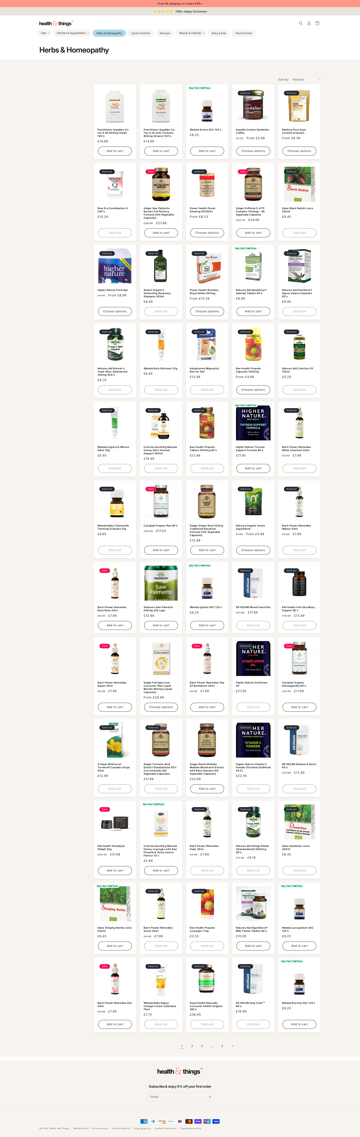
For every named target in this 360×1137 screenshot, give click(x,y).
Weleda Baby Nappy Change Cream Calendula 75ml (160, 1006)
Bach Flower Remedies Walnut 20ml (296, 527)
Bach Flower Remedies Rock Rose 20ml (112, 609)
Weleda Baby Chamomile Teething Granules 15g (113, 527)
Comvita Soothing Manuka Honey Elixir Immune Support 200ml (160, 450)
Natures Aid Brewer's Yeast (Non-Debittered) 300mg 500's (113, 371)
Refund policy (81, 1128)
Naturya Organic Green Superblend (250, 527)
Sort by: (283, 79)
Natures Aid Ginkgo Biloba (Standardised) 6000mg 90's (252, 849)
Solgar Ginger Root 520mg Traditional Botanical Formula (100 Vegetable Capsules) (206, 530)
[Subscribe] (209, 1096)
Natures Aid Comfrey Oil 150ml (297, 370)
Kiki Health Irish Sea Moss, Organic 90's (299, 609)
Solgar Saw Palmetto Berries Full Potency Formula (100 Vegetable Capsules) (159, 213)
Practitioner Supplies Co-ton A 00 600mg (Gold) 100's (114, 132)
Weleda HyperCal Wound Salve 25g (113, 448)
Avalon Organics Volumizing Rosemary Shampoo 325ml (157, 293)
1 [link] (182, 1046)
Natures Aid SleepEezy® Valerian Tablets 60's (251, 291)
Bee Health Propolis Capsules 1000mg (248, 370)
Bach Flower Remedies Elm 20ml (115, 1004)
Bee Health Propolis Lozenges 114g (202, 929)
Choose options (253, 151)
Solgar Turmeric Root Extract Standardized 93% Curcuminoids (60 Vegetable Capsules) (160, 769)
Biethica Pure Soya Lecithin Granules (294, 131)
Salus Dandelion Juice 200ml (296, 847)
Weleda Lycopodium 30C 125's (298, 929)
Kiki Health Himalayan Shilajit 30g (111, 847)
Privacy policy (100, 1128)
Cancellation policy (190, 1128)
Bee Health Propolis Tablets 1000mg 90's (203, 448)
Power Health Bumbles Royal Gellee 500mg (204, 291)
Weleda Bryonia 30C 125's (298, 1002)
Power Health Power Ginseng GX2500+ (203, 210)
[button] (44, 33)
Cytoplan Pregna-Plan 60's (161, 525)
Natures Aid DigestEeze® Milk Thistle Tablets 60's (252, 929)
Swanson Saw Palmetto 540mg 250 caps (158, 609)
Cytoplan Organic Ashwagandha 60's (294, 684)
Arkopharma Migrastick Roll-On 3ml (204, 370)
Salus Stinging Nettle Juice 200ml (115, 929)
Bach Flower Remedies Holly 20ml (204, 847)
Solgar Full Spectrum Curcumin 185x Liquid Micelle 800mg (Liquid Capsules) (158, 687)
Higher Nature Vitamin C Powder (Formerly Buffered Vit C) (253, 767)
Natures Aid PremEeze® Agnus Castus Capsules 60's (297, 293)
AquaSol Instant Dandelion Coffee (252, 131)
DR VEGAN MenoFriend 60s (253, 607)
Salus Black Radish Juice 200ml (297, 210)
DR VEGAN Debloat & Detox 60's (299, 766)
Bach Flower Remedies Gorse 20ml (158, 929)
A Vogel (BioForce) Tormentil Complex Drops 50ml (114, 767)
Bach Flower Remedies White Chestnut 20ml (296, 448)
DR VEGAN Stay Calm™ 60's (250, 1004)
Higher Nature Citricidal (113, 289)
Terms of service (121, 1128)
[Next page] (232, 1046)
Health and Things (59, 1128)
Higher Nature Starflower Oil (252, 684)
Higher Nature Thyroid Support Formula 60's (250, 448)
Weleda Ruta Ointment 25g (160, 368)
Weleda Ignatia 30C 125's (206, 607)
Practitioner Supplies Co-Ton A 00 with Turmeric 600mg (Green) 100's (160, 132)
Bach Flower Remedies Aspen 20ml (112, 684)
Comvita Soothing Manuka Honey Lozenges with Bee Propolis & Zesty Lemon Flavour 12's (160, 850)
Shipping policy (142, 1128)
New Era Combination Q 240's (113, 210)
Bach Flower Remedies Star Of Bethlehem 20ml (207, 684)
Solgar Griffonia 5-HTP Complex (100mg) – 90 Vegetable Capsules (250, 211)
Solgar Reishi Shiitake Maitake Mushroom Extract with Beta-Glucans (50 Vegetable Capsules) (207, 769)
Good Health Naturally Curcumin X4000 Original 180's (206, 1006)
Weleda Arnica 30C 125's (205, 129)
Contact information (165, 1128)
